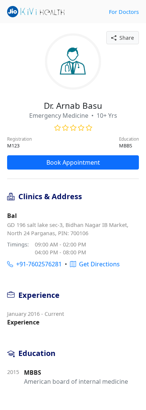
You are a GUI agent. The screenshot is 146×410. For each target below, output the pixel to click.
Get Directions (98, 264)
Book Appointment (73, 162)
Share (125, 37)
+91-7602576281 (37, 264)
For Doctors (124, 11)
